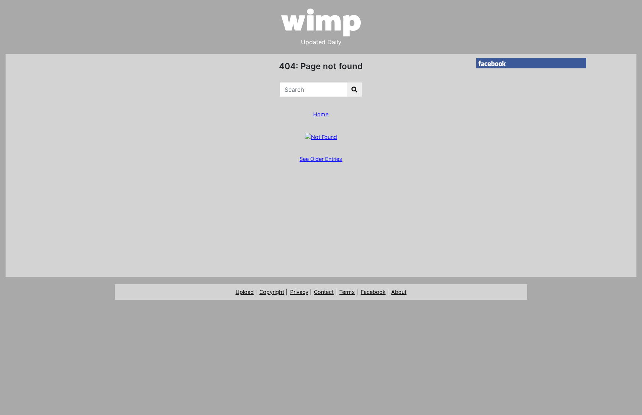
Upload (245, 292)
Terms (347, 292)
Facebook (373, 292)
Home (320, 114)
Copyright (271, 292)
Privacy (299, 292)
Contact (324, 292)
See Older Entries (320, 159)
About (398, 292)
